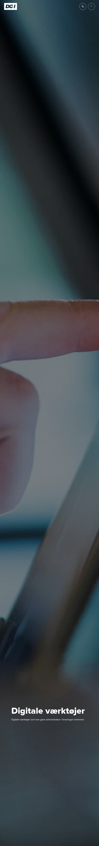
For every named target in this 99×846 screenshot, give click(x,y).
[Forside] (10, 6)
